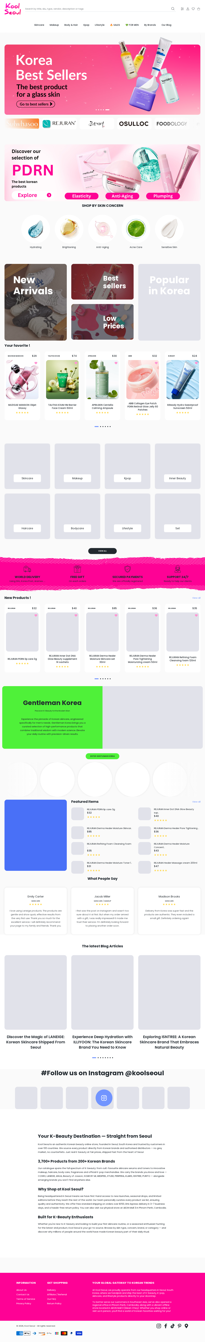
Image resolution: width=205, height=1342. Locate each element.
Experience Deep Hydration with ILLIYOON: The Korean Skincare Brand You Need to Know (102, 1042)
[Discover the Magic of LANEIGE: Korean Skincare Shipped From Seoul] (36, 992)
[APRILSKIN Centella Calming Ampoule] (102, 379)
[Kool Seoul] (13, 9)
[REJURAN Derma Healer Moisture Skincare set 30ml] (102, 632)
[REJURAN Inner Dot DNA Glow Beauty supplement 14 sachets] (62, 632)
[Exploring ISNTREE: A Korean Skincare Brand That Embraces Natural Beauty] (169, 992)
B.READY (171, 356)
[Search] (173, 9)
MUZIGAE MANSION (15, 356)
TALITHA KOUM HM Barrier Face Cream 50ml (62, 406)
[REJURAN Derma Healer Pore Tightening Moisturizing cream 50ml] (142, 632)
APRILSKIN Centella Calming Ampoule (102, 406)
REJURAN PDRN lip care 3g (22, 658)
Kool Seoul (29, 1325)
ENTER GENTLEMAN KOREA (102, 756)
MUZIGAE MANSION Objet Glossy (22, 406)
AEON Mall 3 (117, 1307)
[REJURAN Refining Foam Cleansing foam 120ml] (182, 632)
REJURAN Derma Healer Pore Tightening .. (176, 828)
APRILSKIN (92, 356)
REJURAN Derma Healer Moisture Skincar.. (109, 828)
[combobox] (100, 9)
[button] (96, 109)
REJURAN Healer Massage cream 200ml (175, 862)
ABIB (130, 356)
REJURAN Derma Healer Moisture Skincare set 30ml (102, 659)
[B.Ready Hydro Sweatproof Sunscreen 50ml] (182, 379)
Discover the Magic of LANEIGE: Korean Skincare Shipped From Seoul (35, 1042)
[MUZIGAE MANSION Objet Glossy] (22, 379)
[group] (102, 74)
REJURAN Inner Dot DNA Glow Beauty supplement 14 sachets (62, 659)
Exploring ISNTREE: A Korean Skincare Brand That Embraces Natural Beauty (169, 1042)
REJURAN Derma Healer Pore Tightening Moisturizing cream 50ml (142, 659)
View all (102, 551)
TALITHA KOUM (54, 356)
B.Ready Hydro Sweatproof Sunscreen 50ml (182, 406)
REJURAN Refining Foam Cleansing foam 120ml (182, 659)
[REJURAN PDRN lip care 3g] (22, 632)
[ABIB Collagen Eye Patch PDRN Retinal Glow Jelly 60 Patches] (142, 379)
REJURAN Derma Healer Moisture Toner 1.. (109, 862)
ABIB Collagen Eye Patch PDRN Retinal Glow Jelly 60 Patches (142, 406)
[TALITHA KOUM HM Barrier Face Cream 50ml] (62, 379)
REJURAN (11, 608)
